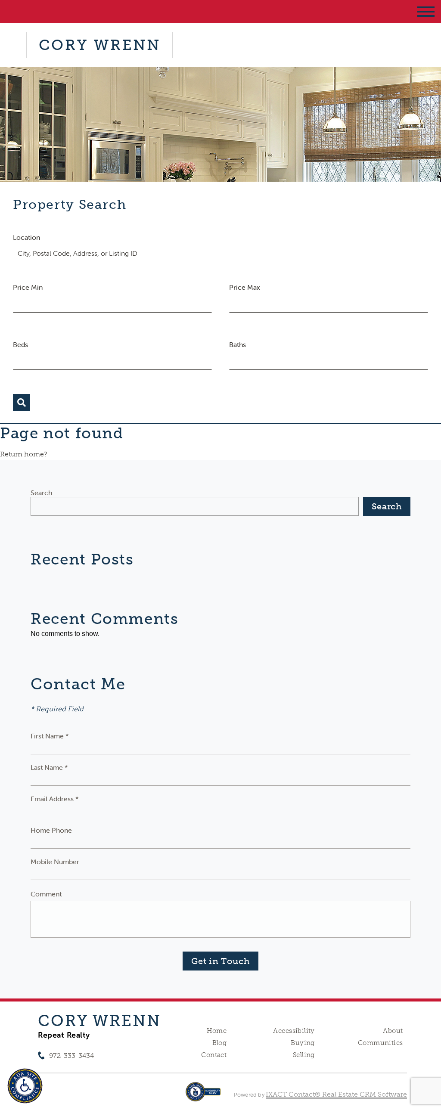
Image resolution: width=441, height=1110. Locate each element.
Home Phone (51, 830)
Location (26, 237)
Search (41, 492)
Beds (20, 344)
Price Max (244, 287)
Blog (219, 1043)
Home (217, 1031)
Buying (303, 1043)
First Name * (50, 736)
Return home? (23, 454)
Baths (237, 344)
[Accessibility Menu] (25, 1086)
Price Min (28, 287)
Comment (46, 894)
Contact (214, 1055)
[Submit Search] (21, 402)
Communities (380, 1043)
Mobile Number (55, 861)
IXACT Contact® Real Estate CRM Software (336, 1094)
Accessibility (293, 1031)
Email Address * (55, 798)
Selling (304, 1055)
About (393, 1031)
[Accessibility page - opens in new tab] (203, 1096)
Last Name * (49, 767)
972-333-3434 (71, 1055)
